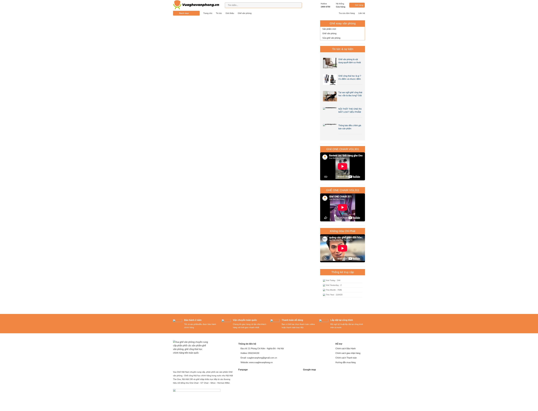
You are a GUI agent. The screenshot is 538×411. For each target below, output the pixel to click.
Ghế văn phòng (244, 13)
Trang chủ (207, 13)
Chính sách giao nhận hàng (347, 353)
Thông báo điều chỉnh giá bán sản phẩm (349, 127)
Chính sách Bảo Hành (345, 348)
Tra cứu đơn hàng (347, 13)
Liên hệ (361, 13)
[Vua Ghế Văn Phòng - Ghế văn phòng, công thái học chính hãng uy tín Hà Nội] (197, 5)
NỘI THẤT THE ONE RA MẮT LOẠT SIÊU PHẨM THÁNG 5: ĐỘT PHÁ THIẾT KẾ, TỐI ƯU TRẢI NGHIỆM (350, 111)
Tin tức (219, 13)
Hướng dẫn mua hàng (345, 362)
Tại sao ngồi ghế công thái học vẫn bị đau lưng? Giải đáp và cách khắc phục (350, 94)
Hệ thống (340, 5)
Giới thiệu (230, 13)
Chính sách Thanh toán (346, 358)
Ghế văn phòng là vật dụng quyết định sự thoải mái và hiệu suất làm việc (350, 61)
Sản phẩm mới (329, 29)
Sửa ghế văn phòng (331, 38)
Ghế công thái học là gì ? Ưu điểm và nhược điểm (349, 77)
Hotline (325, 5)
